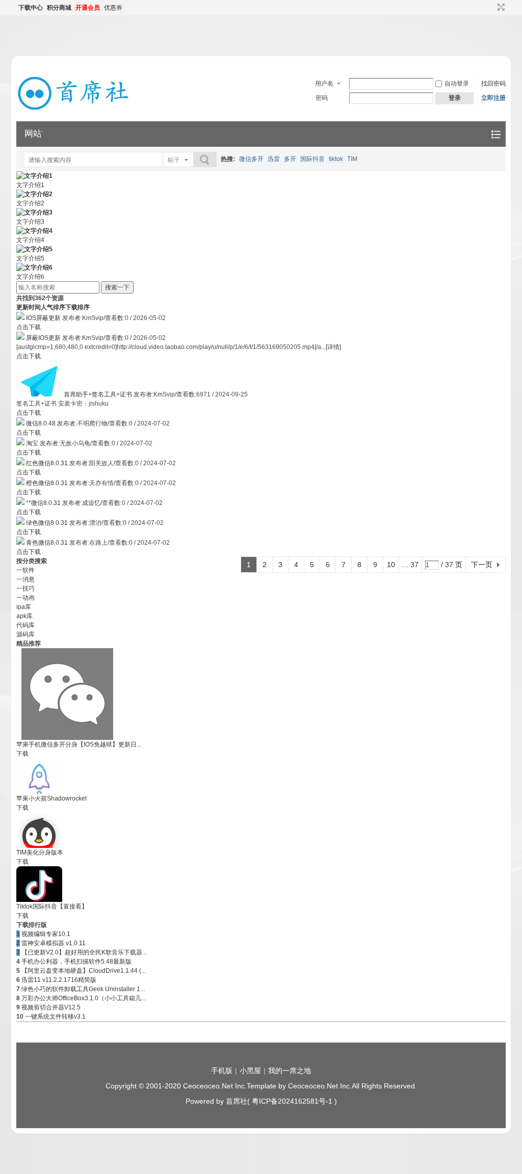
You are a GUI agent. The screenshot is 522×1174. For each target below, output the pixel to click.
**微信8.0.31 (43, 502)
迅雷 (274, 159)
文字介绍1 (30, 185)
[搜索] (205, 160)
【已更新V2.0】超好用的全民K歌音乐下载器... (84, 952)
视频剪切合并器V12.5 (51, 1007)
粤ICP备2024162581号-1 (292, 1101)
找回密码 (493, 83)
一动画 (25, 597)
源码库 (25, 634)
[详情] (333, 347)
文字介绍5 (30, 258)
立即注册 (493, 97)
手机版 (221, 1070)
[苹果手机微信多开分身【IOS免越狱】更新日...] (67, 737)
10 (391, 565)
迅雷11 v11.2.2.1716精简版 (58, 979)
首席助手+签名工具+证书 (98, 394)
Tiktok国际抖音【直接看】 (52, 906)
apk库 (24, 616)
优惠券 (113, 7)
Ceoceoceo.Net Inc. (215, 1086)
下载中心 (30, 7)
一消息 (25, 579)
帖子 (174, 160)
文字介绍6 (30, 276)
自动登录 (457, 83)
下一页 (481, 565)
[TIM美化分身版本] (39, 845)
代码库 (25, 625)
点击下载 (28, 327)
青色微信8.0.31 (47, 542)
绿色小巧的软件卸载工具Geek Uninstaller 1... (83, 989)
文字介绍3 (30, 221)
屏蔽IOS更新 (43, 337)
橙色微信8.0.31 (47, 483)
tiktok (336, 159)
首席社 (236, 1101)
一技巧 (25, 588)
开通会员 (87, 7)
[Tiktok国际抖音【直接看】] (39, 899)
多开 (290, 159)
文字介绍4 (30, 240)
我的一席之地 (289, 1070)
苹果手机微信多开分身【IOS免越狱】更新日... (78, 744)
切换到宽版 (500, 7)
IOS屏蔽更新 (43, 318)
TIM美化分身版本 (39, 852)
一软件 (25, 570)
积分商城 (59, 7)
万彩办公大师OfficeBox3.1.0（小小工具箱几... (83, 998)
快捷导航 (496, 134)
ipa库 (23, 606)
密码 (322, 97)
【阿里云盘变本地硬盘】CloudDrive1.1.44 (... (83, 970)
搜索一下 (117, 287)
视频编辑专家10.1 (45, 934)
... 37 (410, 565)
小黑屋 (250, 1070)
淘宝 (32, 443)
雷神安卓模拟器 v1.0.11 (53, 943)
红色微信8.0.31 (47, 463)
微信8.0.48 (41, 423)
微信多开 (251, 159)
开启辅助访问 (491, 7)
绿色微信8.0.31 (47, 522)
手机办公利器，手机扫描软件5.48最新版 (76, 961)
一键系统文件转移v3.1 (55, 1016)
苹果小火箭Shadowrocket (51, 798)
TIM (352, 159)
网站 (33, 134)
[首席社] (75, 110)
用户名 (324, 83)
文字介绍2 (30, 203)
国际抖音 (312, 159)
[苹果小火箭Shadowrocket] (39, 791)
